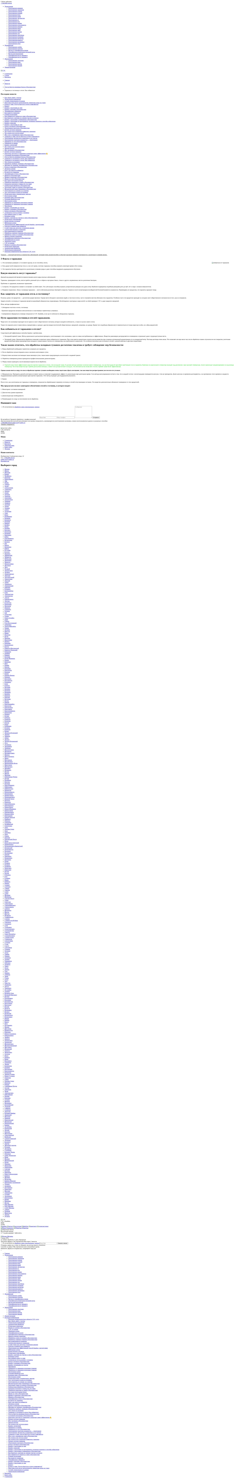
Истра (6, 636)
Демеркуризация (9, 67)
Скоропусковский (10, 1138)
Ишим (6, 633)
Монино (7, 1101)
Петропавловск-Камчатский (13, 846)
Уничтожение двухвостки (16, 18)
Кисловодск (8, 680)
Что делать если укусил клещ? (14, 133)
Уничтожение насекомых (16, 42)
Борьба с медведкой (10, 145)
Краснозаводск (9, 1071)
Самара (6, 888)
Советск (7, 932)
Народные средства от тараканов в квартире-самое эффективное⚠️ (26, 153)
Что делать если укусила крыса (14, 146)
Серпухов (7, 902)
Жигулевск (8, 1047)
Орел (6, 831)
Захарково (7, 1186)
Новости (7, 83)
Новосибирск (8, 479)
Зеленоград (8, 1042)
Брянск (6, 548)
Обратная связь (9, 445)
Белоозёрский (8, 1105)
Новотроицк (8, 816)
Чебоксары (7, 559)
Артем (6, 506)
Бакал (6, 515)
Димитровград (9, 574)
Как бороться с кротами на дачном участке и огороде (21, 118)
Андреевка (7, 1127)
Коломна (7, 689)
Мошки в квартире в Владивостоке (15, 177)
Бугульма (7, 550)
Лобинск (7, 736)
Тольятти (7, 964)
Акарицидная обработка (12, 248)
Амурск (6, 491)
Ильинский (8, 1128)
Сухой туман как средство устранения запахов (19, 228)
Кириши (7, 672)
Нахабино (7, 780)
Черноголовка (9, 564)
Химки (6, 628)
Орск (6, 834)
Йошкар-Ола (8, 1030)
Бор (5, 543)
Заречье (6, 1143)
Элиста (6, 597)
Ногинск (7, 800)
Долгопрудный (9, 577)
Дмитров (7, 575)
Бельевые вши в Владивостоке (14, 197)
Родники (7, 1147)
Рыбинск (7, 881)
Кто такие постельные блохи (13, 180)
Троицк (6, 969)
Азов (6, 513)
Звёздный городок (10, 1145)
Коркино (7, 695)
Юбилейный (8, 1094)
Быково (6, 1125)
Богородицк (8, 540)
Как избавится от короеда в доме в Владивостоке (20, 116)
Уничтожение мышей (15, 65)
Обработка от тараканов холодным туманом (18, 202)
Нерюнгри (7, 790)
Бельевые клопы (9, 216)
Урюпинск (7, 988)
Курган (6, 723)
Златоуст (7, 1050)
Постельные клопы (10, 201)
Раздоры (7, 1171)
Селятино (7, 1110)
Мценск (7, 755)
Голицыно (7, 1062)
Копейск (7, 694)
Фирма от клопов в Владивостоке (15, 245)
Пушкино (7, 866)
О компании (8, 73)
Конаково (7, 692)
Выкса (6, 1022)
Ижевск (6, 641)
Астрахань (7, 511)
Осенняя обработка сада (12, 199)
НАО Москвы (8, 1206)
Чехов (6, 1091)
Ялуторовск (8, 1025)
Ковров (6, 702)
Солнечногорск (9, 929)
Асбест (6, 510)
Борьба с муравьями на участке (14, 207)
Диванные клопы (10, 241)
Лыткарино (8, 746)
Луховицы (7, 745)
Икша (6, 1157)
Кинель (6, 667)
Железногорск (9, 1044)
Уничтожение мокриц (15, 27)
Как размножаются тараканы (13, 231)
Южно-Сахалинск (10, 1034)
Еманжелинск (8, 599)
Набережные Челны (10, 777)
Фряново (7, 1118)
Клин (6, 684)
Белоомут (7, 1142)
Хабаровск (7, 624)
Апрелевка (7, 498)
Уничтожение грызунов (16, 60)
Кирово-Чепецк (9, 675)
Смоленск (7, 922)
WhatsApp (25, 1228)
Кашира (7, 655)
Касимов (7, 657)
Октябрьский (8, 824)
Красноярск (8, 709)
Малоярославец (9, 753)
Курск (6, 724)
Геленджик (8, 614)
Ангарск (7, 494)
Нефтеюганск (8, 788)
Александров (8, 488)
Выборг (6, 1020)
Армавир (7, 501)
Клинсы (7, 685)
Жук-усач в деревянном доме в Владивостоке (18, 135)
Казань (6, 660)
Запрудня (7, 1111)
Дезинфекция (8, 45)
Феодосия (7, 606)
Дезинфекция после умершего (18, 55)
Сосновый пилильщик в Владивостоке (16, 155)
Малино (7, 1159)
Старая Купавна (9, 936)
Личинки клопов (9, 169)
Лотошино (7, 1149)
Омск (6, 827)
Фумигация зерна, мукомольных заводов (17, 194)
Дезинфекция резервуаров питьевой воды (21, 52)
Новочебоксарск (9, 804)
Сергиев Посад (9, 898)
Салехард (7, 887)
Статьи (6, 75)
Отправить (96, 417)
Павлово (7, 837)
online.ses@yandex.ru (18, 422)
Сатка (6, 893)
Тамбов (6, 954)
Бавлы (6, 526)
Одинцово (7, 822)
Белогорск (7, 532)
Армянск (7, 503)
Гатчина (7, 611)
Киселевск (7, 679)
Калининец (8, 1066)
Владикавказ (8, 998)
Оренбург (7, 832)
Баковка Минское (10, 1181)
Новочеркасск (9, 805)
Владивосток (5, 461)
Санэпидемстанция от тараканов (15, 229)
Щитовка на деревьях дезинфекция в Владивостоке (21, 165)
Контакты (7, 77)
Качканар (7, 643)
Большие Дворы (9, 1152)
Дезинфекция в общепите (12, 111)
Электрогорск (8, 1093)
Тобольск (7, 963)
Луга (6, 743)
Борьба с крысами (10, 123)
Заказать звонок (63, 1243)
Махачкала (7, 751)
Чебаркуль (7, 557)
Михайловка (8, 761)
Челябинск (7, 476)
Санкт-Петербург (10, 934)
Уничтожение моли (14, 28)
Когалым (7, 687)
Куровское (7, 1072)
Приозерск (7, 856)
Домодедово (8, 579)
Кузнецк (7, 728)
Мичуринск (8, 760)
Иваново (7, 638)
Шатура (6, 914)
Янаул (6, 1056)
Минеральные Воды (10, 763)
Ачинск (6, 484)
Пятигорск (7, 868)
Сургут (6, 946)
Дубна (6, 582)
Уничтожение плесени (15, 48)
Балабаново (8, 516)
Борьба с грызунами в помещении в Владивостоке (20, 119)
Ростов (6, 873)
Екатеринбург (8, 591)
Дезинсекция (8, 6)
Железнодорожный (10, 1045)
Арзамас (7, 508)
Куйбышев (7, 726)
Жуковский (8, 1049)
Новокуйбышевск (10, 809)
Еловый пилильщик (10, 114)
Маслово (7, 1191)
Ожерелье (7, 1078)
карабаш (7, 653)
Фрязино (7, 608)
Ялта (6, 1023)
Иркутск (7, 631)
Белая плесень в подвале (12, 221)
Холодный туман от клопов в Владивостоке (18, 187)
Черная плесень (9, 148)
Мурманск (7, 770)
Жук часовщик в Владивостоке (14, 150)
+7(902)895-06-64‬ (6, 3)
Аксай (6, 486)
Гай (5, 613)
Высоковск (8, 1061)
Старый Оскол (9, 937)
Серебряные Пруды (10, 1086)
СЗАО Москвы (9, 1208)
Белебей (7, 528)
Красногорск (8, 707)
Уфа (5, 481)
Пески (6, 1162)
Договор (7, 449)
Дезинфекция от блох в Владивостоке (16, 174)
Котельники (8, 1069)
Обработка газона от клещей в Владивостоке (18, 234)
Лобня (6, 738)
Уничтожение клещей (15, 13)
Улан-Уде (7, 983)
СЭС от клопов (9, 243)
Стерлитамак (8, 941)
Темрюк (7, 956)
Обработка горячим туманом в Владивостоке (18, 233)
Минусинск (8, 765)
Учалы (6, 978)
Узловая (7, 991)
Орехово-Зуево (9, 829)
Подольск (7, 851)
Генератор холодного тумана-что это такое (18, 184)
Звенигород (8, 1052)
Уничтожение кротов (15, 64)
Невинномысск (9, 792)
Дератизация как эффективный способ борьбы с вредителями (24, 224)
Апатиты (7, 496)
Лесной (6, 1130)
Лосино (6, 739)
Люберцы (7, 748)
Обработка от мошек (11, 143)
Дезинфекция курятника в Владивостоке (17, 238)
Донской (7, 581)
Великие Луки (9, 993)
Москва (6, 469)
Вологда (7, 1008)
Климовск (7, 682)
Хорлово (7, 1132)
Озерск (6, 836)
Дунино (7, 1184)
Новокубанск (8, 807)
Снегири (7, 1169)
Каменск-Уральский (10, 650)
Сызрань (7, 949)
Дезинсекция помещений (12, 99)
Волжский (7, 1013)
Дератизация (8, 59)
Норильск (7, 802)
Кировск (7, 677)
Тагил (6, 952)
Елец (6, 592)
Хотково (7, 630)
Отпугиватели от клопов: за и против (16, 190)
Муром (6, 772)
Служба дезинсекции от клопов (14, 101)
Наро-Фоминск (9, 785)
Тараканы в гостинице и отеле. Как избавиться (19, 158)
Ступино (7, 942)
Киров (6, 674)
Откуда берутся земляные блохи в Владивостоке (20, 87)
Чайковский (8, 555)
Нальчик (7, 783)
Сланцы (7, 919)
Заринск (7, 1039)
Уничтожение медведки (16, 38)
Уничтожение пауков (15, 32)
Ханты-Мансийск (10, 626)
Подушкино (8, 1187)
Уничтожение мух (14, 21)
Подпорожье (8, 853)
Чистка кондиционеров (15, 54)
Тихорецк (7, 958)
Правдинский (8, 1120)
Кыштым (7, 729)
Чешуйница (8, 206)
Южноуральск (9, 1035)
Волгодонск (8, 1003)
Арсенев (7, 504)
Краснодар (7, 706)
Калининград (8, 645)
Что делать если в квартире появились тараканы (19, 131)
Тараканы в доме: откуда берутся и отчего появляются (21, 136)
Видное (6, 996)
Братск (6, 545)
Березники (7, 535)
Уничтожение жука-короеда (17, 25)
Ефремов (7, 587)
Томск (6, 966)
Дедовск (7, 572)
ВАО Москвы (8, 1204)
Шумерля (7, 915)
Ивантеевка (8, 640)
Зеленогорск (8, 1040)
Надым (6, 778)
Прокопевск (8, 858)
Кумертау (7, 719)
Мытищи (7, 775)
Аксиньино (8, 1196)
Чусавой (7, 569)
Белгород (7, 530)
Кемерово (7, 662)
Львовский (8, 1115)
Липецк (6, 734)
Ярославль (7, 1029)
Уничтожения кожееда (15, 40)
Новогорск (7, 1189)
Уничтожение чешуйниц (16, 35)
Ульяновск (7, 985)
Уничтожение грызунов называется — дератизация (20, 140)
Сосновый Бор (9, 930)
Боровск (7, 1057)
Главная (7, 80)
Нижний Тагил (9, 799)
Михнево (7, 1116)
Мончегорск (8, 766)
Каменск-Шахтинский (11, 648)
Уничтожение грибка (15, 47)
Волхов (6, 1007)
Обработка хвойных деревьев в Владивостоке (19, 163)
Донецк (6, 1214)
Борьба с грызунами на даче (13, 108)
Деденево (7, 1140)
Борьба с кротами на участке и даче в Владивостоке (21, 218)
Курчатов (7, 721)
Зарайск (7, 1037)
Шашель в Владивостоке (12, 175)
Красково (7, 1098)
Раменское (7, 870)
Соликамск (8, 927)
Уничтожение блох (14, 15)
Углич (6, 979)
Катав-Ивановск (9, 658)
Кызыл (6, 731)
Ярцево (6, 1027)
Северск (7, 908)
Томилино (7, 1089)
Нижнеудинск (9, 795)
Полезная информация (11, 1317)
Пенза (6, 841)
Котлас (6, 701)
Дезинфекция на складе (12, 240)
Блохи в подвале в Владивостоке (15, 126)
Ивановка (7, 1201)
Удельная (7, 1106)
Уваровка (7, 1164)
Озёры (6, 1079)
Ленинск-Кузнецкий (11, 733)
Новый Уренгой (9, 817)
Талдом (6, 1088)
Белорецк (7, 533)
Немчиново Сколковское (12, 1182)
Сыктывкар (8, 947)
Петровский (8, 848)
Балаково (7, 518)
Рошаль (6, 1084)
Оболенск (7, 1154)
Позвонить (9, 1228)
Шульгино (7, 1179)
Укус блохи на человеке (12, 162)
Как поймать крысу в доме (13, 214)
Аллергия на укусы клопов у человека (16, 212)
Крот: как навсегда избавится (13, 170)
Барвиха (7, 1176)
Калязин (7, 1067)
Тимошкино (8, 1192)
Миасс (6, 758)
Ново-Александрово (11, 1174)
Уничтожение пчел (14, 43)
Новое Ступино (9, 1076)
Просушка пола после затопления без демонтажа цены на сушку (25, 102)
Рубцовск (7, 875)
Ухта (5, 981)
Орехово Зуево (9, 1081)
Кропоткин (8, 712)
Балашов (7, 521)
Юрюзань (7, 1032)
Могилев (7, 472)
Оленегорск (8, 826)
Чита (6, 567)
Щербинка (7, 897)
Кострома (7, 699)
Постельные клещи (10, 196)
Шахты (6, 912)
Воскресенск (8, 1015)
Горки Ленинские (10, 1155)
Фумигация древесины (11, 246)
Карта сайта (8, 447)
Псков (6, 861)
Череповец (7, 560)
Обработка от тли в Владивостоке (15, 141)
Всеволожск (8, 1017)
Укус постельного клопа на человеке (16, 192)
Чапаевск (7, 553)
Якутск (6, 1203)
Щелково (7, 895)
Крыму (6, 474)
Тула (5, 971)
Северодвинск (9, 907)
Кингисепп (8, 670)
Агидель (7, 1054)
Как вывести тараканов (12, 113)
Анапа (6, 493)
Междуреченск (9, 756)
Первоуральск (8, 844)
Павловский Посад (10, 839)
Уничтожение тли (14, 33)
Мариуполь (8, 1213)
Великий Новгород (10, 995)
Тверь (6, 976)
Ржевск (6, 883)
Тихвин (6, 959)
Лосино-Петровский (11, 741)
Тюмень (7, 973)
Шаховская (8, 1121)
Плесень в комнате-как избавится (15, 226)
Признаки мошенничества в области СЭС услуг (19, 251)
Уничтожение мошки (15, 23)
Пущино (7, 863)
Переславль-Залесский (11, 843)
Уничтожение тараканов (16, 10)
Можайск (7, 768)
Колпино (7, 690)
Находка (7, 782)
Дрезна (6, 1064)
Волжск (6, 1012)
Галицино (7, 609)
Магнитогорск (9, 750)
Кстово (6, 716)
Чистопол (7, 565)
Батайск (7, 525)
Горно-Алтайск (9, 618)
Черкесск (7, 562)
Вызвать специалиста (8, 424)
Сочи (6, 925)
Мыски (6, 773)
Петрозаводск (8, 849)
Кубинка (7, 717)
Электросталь (8, 594)
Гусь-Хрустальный (10, 623)
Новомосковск (9, 812)
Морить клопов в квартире (13, 236)
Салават (7, 885)
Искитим (7, 635)
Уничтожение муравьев (15, 37)
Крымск (7, 714)
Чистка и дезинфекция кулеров (18, 50)
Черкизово (7, 1165)
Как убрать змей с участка (12, 97)
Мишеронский (9, 1160)
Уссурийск (7, 990)
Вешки (6, 1199)
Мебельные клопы (10, 223)
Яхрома (6, 1096)
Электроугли (8, 596)
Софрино (7, 1108)
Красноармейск (9, 704)
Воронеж (7, 477)
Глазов (6, 616)
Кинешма (7, 668)
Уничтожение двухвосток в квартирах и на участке (20, 138)
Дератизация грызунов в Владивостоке (17, 128)
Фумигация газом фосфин (12, 219)
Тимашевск (8, 961)
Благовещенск (9, 538)
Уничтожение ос (13, 20)
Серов (6, 900)
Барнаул (7, 523)
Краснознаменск (9, 711)
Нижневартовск (9, 797)
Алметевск (7, 489)
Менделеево (8, 1133)
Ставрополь (8, 939)
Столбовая (7, 1150)
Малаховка (7, 1103)
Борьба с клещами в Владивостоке (15, 209)
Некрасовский (9, 1123)
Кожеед (6, 106)
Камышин (7, 652)
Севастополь (8, 903)
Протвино (7, 859)
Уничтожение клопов (15, 11)
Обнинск (7, 821)
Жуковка (7, 1177)
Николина (7, 1172)
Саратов (7, 890)
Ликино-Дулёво (9, 1074)
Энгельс (7, 601)
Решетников (8, 1167)
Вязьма (6, 1018)
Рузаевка (7, 878)
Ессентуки (7, 603)
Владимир (7, 1000)
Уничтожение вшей (14, 16)
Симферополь (8, 917)
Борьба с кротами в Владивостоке (15, 109)
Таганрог (7, 951)
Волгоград (7, 1005)
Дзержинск (8, 584)
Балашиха (7, 520)
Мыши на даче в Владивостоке (14, 179)
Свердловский (9, 1135)
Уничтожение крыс (14, 62)
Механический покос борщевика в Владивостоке (20, 189)
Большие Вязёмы (9, 1113)
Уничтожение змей (14, 30)
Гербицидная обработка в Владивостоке (17, 185)
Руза (5, 876)
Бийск (6, 537)
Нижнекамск (8, 794)
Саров (6, 892)
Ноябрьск (7, 819)
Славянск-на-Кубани (11, 920)
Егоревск (7, 589)
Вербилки (7, 1137)
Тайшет (6, 1209)
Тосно (6, 968)
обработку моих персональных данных (26, 407)
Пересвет (7, 1083)
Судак (6, 944)
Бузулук (7, 552)
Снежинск (7, 924)
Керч (6, 663)
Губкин (6, 621)
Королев (7, 697)
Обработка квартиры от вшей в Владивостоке (19, 182)
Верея (6, 1059)
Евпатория (7, 604)
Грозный (7, 1211)
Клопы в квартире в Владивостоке (15, 167)
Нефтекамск (8, 787)
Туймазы (7, 974)
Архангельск (8, 499)
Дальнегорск (8, 570)
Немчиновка (8, 1198)
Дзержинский (8, 586)
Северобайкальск (10, 905)
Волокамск (8, 1010)
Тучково (7, 1100)
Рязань (6, 880)
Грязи (6, 619)
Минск (6, 471)
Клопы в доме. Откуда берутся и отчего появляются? (21, 104)
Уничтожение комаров (15, 8)
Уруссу (6, 986)
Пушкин (7, 865)
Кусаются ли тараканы (11, 172)
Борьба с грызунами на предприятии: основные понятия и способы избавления (29, 121)
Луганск (7, 1216)
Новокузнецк (8, 810)
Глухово (7, 1194)
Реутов (6, 871)
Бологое (7, 542)
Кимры (6, 665)
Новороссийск (9, 814)
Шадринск (7, 910)
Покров (6, 854)
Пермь (6, 482)
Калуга (6, 646)
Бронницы (7, 547)
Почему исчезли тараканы (12, 130)
